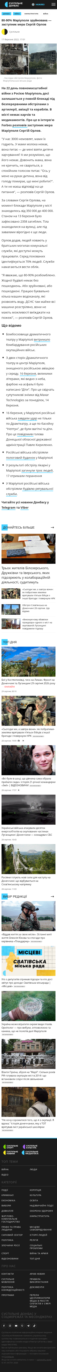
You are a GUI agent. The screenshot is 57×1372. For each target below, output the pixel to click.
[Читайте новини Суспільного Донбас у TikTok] (34, 1325)
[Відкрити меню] (54, 4)
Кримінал (8, 1195)
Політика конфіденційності (13, 1288)
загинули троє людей (37, 470)
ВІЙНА (17, 14)
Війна (45, 14)
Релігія (34, 1240)
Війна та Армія (39, 1253)
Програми (8, 1295)
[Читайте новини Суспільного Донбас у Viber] (22, 1325)
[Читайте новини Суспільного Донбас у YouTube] (16, 1325)
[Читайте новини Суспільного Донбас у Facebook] (4, 1325)
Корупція (35, 1190)
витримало (42, 339)
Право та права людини (11, 1228)
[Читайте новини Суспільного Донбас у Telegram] (28, 1325)
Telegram (9, 507)
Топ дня (35, 1258)
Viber (25, 507)
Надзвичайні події (42, 1205)
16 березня (28, 373)
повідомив (25, 434)
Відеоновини (10, 1258)
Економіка (8, 1200)
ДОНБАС (6, 14)
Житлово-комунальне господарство (11, 1219)
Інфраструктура (31, 14)
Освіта (34, 1200)
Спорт (5, 1253)
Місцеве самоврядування (41, 1228)
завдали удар (27, 418)
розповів (19, 125)
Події (5, 1190)
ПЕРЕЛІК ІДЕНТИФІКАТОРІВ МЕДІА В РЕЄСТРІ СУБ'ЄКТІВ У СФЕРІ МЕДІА (40, 1301)
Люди (33, 1169)
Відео (5, 1174)
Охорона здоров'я (41, 1210)
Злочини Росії (11, 1245)
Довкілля (7, 1210)
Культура (35, 1195)
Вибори (6, 1205)
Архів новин (37, 1273)
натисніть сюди (44, 1359)
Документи (37, 1287)
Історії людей (38, 1235)
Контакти (8, 1273)
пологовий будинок (20, 458)
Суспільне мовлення (8, 1280)
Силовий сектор (12, 1235)
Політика (7, 1240)
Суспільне (14, 31)
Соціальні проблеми (36, 1247)
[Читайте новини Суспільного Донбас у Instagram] (10, 1325)
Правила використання (39, 1280)
